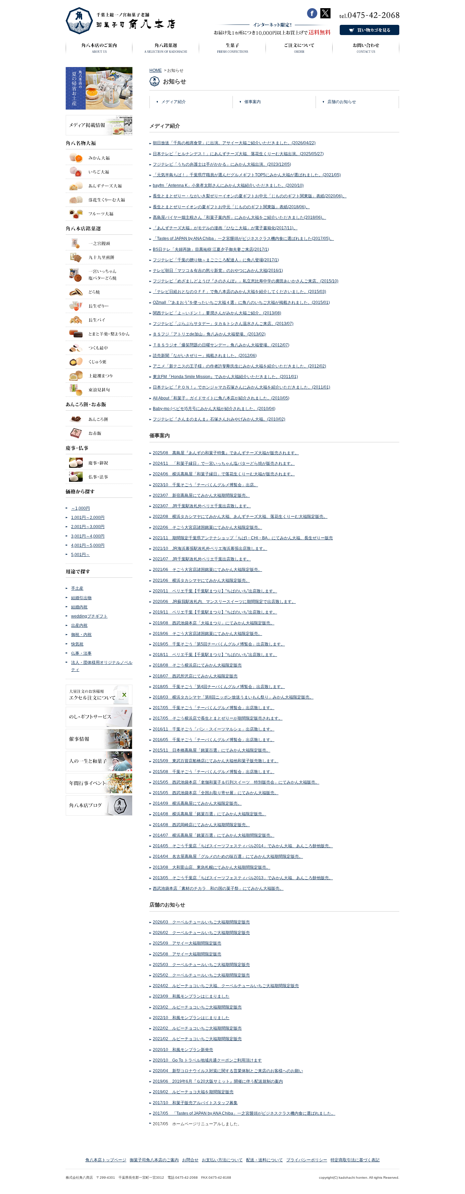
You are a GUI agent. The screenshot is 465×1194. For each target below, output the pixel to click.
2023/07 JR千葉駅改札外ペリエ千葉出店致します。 (202, 506)
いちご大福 (99, 172)
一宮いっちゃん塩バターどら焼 (99, 274)
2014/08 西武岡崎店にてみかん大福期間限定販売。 (201, 824)
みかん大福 (99, 157)
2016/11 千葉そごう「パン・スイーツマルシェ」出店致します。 (213, 729)
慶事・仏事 (99, 447)
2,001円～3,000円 (88, 526)
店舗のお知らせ (341, 101)
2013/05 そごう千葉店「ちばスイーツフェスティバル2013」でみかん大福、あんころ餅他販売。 (243, 878)
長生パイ (99, 320)
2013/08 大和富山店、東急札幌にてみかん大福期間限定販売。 (211, 867)
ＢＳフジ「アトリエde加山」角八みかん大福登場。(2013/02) (209, 334)
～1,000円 (80, 508)
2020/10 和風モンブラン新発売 (183, 1049)
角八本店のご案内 (99, 50)
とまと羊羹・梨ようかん (99, 334)
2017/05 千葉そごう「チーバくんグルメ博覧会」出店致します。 (213, 707)
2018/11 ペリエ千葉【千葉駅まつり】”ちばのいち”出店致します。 (215, 654)
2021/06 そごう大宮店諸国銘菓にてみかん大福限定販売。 (207, 569)
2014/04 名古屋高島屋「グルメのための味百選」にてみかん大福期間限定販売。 (228, 856)
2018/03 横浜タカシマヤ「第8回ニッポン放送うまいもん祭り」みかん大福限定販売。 (233, 697)
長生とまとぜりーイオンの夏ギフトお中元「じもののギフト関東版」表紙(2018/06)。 (231, 207)
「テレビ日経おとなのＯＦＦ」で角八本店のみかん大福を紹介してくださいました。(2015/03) (239, 291)
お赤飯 (99, 433)
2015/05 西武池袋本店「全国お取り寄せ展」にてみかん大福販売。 (215, 792)
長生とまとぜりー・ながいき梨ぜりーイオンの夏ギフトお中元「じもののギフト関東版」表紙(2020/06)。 (250, 196)
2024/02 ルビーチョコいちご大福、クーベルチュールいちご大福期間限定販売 (226, 985)
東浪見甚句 (99, 389)
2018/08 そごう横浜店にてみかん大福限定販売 (197, 665)
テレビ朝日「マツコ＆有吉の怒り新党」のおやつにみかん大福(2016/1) (218, 270)
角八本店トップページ (105, 1160)
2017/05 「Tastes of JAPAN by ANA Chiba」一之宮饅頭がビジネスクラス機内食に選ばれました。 (244, 1113)
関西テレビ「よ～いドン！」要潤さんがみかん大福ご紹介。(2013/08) (217, 313)
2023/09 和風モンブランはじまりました (191, 996)
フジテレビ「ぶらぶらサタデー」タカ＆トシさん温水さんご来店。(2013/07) (223, 323)
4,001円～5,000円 (88, 545)
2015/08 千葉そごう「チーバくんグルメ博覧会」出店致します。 (213, 771)
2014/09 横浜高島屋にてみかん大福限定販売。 (197, 803)
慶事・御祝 (99, 462)
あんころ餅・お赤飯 (99, 403)
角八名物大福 (99, 145)
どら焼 (99, 292)
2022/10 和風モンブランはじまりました (191, 1017)
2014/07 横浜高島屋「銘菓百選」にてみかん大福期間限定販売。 (213, 835)
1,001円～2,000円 (88, 517)
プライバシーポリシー (306, 1160)
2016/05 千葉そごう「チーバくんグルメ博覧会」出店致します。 (213, 739)
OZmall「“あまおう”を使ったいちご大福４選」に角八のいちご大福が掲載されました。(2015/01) (241, 302)
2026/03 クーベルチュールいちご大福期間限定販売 (201, 922)
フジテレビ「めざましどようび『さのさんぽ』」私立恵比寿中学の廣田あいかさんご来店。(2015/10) (245, 281)
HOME (155, 70)
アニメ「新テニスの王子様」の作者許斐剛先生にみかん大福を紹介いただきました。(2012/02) (239, 366)
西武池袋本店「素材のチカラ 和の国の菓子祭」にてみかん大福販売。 (218, 888)
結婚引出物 (81, 597)
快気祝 (77, 644)
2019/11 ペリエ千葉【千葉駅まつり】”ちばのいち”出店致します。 (215, 612)
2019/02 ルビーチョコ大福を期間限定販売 (193, 1092)
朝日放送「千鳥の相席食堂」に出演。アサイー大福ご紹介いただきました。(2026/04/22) (234, 143)
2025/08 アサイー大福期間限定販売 (187, 954)
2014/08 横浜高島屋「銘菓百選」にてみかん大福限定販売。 (209, 814)
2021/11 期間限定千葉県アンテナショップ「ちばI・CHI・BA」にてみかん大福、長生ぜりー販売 (243, 538)
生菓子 (232, 50)
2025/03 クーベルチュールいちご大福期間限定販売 (201, 964)
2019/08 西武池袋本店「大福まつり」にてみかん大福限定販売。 (213, 623)
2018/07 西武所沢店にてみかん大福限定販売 (195, 676)
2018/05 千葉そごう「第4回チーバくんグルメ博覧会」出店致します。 (219, 686)
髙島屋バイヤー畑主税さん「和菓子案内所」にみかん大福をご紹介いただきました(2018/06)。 (239, 217)
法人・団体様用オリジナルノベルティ (101, 666)
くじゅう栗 (99, 362)
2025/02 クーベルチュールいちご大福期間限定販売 (201, 975)
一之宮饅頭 (99, 242)
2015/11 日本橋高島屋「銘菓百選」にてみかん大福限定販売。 (211, 750)
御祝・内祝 (81, 634)
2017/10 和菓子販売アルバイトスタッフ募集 (195, 1102)
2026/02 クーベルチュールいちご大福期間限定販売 (201, 932)
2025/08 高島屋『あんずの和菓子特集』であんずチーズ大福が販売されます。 (226, 453)
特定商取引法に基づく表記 (355, 1160)
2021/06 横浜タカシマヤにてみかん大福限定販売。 (201, 580)
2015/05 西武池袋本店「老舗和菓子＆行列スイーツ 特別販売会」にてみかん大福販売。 (236, 782)
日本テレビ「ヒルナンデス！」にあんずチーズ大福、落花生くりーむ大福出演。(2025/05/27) (238, 153)
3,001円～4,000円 (88, 536)
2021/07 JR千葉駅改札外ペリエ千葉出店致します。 (202, 559)
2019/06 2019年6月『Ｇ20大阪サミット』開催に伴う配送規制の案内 (218, 1081)
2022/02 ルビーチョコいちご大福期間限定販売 (197, 1028)
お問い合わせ (366, 50)
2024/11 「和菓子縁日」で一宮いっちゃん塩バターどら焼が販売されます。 (224, 463)
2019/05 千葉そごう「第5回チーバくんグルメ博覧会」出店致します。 (219, 644)
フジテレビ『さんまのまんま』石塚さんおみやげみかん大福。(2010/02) (219, 419)
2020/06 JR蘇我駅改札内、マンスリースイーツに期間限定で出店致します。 (224, 601)
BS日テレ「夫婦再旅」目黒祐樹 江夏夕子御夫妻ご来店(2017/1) (211, 249)
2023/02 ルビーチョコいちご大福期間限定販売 (197, 1007)
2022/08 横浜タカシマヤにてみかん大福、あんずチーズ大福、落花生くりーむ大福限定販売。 (240, 516)
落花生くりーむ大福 (99, 200)
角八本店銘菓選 (99, 227)
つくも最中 (99, 348)
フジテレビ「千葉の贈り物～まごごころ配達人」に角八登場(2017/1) (216, 260)
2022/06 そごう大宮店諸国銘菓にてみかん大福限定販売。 (207, 527)
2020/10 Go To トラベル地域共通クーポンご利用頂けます (207, 1060)
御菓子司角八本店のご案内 (154, 1160)
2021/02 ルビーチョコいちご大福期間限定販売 (197, 1038)
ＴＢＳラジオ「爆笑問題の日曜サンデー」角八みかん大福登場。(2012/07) (221, 345)
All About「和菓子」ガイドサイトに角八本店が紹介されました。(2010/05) (221, 398)
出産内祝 (79, 625)
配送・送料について (264, 1160)
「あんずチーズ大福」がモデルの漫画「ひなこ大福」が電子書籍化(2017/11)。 (225, 228)
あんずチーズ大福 (99, 186)
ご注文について (299, 50)
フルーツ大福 (99, 213)
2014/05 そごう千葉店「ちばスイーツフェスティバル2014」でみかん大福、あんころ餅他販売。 (243, 846)
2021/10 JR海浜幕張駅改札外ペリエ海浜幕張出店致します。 (210, 548)
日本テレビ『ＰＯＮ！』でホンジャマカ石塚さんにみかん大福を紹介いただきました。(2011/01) (241, 387)
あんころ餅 (99, 418)
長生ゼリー (99, 306)
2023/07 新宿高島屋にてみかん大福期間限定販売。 (201, 495)
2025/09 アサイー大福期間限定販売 (187, 943)
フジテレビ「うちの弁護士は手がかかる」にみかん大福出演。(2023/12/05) (222, 164)
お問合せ (190, 1160)
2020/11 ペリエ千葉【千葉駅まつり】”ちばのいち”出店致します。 (215, 591)
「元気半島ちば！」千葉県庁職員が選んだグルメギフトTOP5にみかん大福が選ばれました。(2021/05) (247, 175)
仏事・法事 (99, 477)
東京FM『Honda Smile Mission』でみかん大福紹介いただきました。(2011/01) (225, 376)
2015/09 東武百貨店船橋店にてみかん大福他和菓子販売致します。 (215, 760)
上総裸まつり (99, 375)
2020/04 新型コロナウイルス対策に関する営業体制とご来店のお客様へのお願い (228, 1070)
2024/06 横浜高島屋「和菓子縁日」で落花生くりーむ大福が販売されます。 (224, 474)
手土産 (77, 588)
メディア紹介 (173, 101)
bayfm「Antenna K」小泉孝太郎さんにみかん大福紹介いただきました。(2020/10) (228, 185)
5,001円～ (80, 554)
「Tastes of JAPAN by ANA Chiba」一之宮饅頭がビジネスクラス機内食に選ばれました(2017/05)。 (243, 238)
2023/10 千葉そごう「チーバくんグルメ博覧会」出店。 (205, 484)
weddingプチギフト (89, 616)
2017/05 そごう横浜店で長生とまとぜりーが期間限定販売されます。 (218, 718)
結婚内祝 (79, 607)
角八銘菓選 (165, 50)
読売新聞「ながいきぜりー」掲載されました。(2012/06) (205, 355)
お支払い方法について (222, 1160)
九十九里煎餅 (99, 257)
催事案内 (252, 101)
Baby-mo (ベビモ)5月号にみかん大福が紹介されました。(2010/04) (214, 408)
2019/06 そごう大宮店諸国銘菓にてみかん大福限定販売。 (207, 633)
